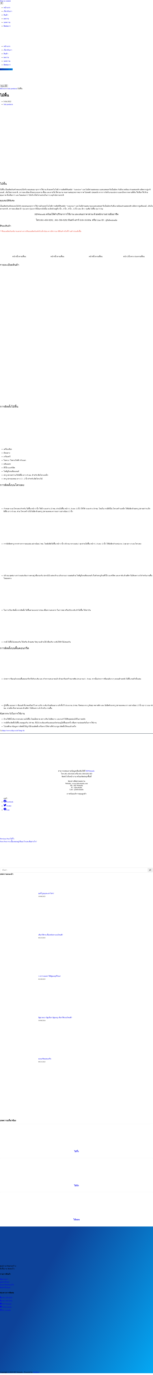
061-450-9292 (7, 1298)
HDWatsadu (90, 771)
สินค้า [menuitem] (6, 15)
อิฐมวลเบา (4, 1279)
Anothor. (36, 1372)
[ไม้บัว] (76, 1169)
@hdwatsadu (7, 1307)
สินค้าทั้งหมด (5, 1287)
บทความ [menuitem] (7, 22)
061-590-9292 (7, 1301)
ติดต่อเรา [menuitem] (7, 26)
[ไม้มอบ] (76, 1203)
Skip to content (5, 1)
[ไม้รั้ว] (76, 1135)
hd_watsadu (6, 1310)
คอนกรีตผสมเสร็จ (44, 1059)
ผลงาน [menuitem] (6, 19)
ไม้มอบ (76, 1219)
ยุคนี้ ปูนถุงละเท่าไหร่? (46, 893)
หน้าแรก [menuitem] (7, 8)
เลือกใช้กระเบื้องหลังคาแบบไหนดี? (50, 935)
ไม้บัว (76, 1185)
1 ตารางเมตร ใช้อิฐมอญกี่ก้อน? (49, 976)
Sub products (8, 104)
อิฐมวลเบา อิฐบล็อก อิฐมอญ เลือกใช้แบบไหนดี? (55, 1017)
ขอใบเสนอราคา (6, 69)
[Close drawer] (1, 3)
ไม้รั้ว (76, 1151)
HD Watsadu (6, 1304)
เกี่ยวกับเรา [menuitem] (8, 11)
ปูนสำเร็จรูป (4, 1282)
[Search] (150, 870)
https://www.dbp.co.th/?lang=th (13, 730)
